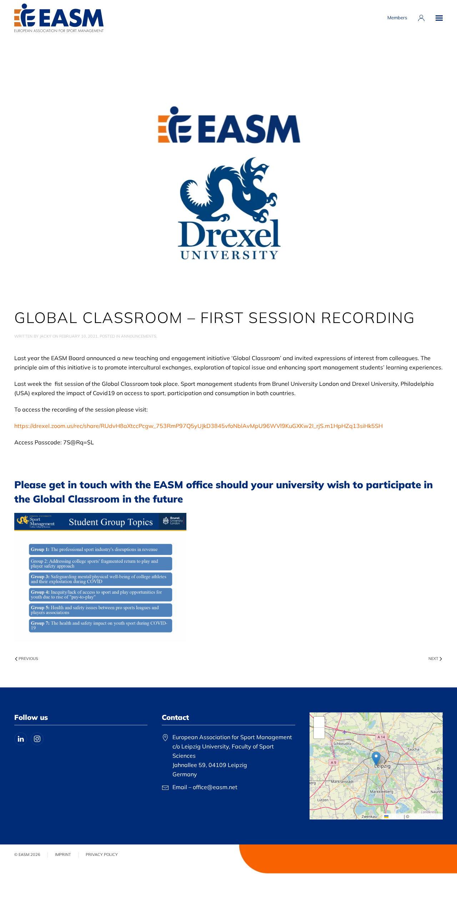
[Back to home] (59, 18)
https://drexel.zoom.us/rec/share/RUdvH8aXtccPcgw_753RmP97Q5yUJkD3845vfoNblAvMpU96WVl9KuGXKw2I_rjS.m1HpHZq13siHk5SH (198, 425)
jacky (45, 336)
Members (397, 17)
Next (433, 658)
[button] (439, 18)
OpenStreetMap (425, 816)
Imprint (63, 854)
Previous (28, 658)
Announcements (138, 336)
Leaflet (395, 816)
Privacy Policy (102, 854)
